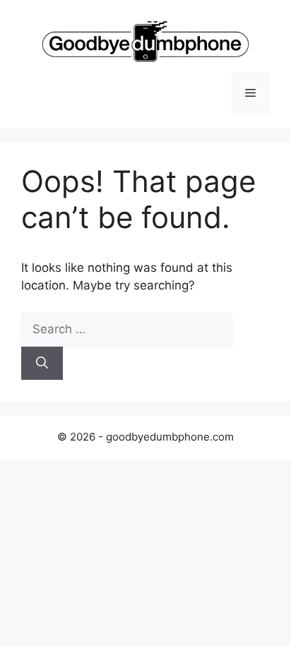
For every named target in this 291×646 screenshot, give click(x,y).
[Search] (42, 364)
